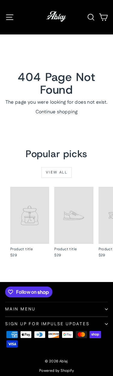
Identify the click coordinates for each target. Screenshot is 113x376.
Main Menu (20, 309)
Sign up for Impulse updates (47, 324)
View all (56, 172)
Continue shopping (57, 112)
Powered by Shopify (56, 370)
